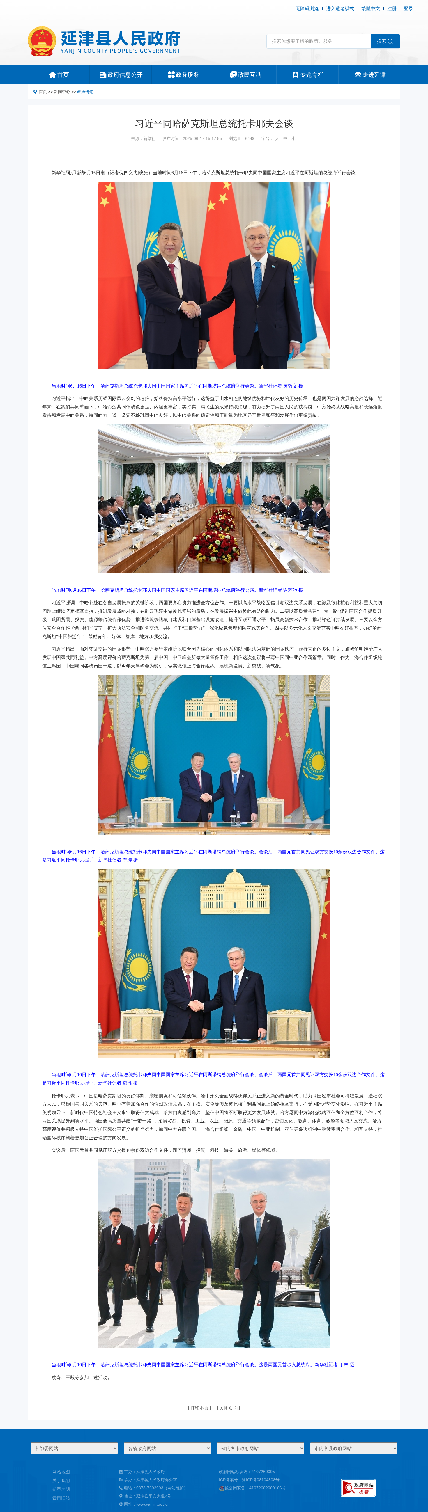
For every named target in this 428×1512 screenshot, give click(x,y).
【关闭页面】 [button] (229, 1408)
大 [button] (277, 138)
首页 (43, 91)
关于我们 (61, 1480)
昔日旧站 (61, 1497)
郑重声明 (61, 1489)
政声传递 (85, 91)
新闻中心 (62, 91)
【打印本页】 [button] (199, 1408)
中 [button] (285, 138)
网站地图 (61, 1471)
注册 (392, 8)
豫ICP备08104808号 (261, 1479)
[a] (358, 1488)
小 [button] (293, 138)
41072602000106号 (267, 1488)
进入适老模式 (340, 8)
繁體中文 (370, 8)
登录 (408, 8)
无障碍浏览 (307, 8)
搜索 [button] (381, 41)
